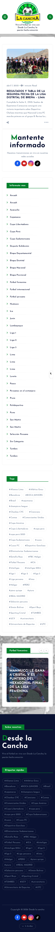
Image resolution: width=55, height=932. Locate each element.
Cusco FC (15, 546)
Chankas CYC (17, 512)
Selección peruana (19, 602)
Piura (12, 398)
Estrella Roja (17, 557)
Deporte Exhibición (19, 246)
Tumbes (13, 449)
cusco (39, 540)
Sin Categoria (16, 441)
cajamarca (28, 501)
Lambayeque (16, 326)
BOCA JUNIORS (35, 495)
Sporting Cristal (18, 613)
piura (31, 590)
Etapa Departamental (20, 253)
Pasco (13, 384)
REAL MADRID (18, 596)
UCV (13, 619)
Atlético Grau (36, 489)
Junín (12, 318)
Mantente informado (27, 141)
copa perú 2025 (18, 534)
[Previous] (41, 650)
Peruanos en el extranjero (22, 391)
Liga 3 (13, 347)
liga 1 (13, 574)
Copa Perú (15, 232)
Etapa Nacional (17, 268)
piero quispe (16, 590)
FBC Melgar (35, 557)
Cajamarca (15, 217)
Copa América (17, 523)
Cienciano (35, 512)
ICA (33, 562)
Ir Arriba (29, 926)
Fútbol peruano (17, 297)
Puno (12, 412)
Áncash (13, 195)
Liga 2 (13, 340)
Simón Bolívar (17, 607)
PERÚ (27, 585)
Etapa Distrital (17, 261)
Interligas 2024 (33, 568)
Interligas (15, 568)
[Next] (46, 650)
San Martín (15, 420)
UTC (44, 624)
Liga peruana (17, 579)
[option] (27, 680)
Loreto (13, 376)
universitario (28, 619)
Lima (12, 355)
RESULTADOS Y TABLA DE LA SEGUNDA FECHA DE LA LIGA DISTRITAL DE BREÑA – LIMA (26, 94)
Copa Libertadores (19, 224)
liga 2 (25, 574)
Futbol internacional (20, 289)
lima (32, 579)
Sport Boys (36, 607)
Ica (11, 311)
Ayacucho (14, 210)
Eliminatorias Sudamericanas (24, 551)
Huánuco (14, 304)
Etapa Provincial (18, 275)
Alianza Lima (17, 489)
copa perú (39, 529)
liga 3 (37, 574)
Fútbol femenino (18, 282)
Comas (14, 518)
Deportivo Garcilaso (35, 546)
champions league (19, 506)
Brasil (13, 501)
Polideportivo (16, 405)
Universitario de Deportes (23, 624)
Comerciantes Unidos (34, 518)
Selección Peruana (19, 434)
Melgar (14, 585)
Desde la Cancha (17, 742)
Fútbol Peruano (18, 562)
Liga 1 (13, 333)
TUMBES (36, 613)
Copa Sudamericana (20, 239)
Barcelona (15, 495)
